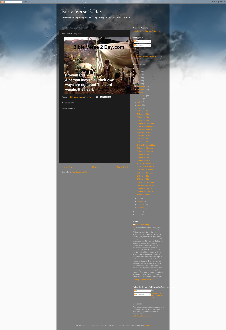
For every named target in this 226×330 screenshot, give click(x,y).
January (140, 208)
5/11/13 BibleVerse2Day (146, 167)
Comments (140, 45)
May (139, 108)
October (140, 93)
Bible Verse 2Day (143, 111)
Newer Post (68, 167)
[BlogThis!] (103, 97)
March (140, 201)
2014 (138, 81)
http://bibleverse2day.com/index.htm (146, 31)
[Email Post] (96, 97)
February (141, 204)
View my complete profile (142, 280)
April (139, 198)
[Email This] (101, 97)
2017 (138, 71)
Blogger (147, 325)
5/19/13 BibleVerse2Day (146, 145)
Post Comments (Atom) (80, 172)
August (140, 99)
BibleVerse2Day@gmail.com (143, 316)
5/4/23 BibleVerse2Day (145, 185)
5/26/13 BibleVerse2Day (146, 126)
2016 (138, 74)
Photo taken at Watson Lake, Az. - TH (147, 56)
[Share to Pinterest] (110, 97)
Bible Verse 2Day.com (145, 148)
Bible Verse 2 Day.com (145, 123)
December (141, 86)
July (139, 102)
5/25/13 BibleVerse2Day (146, 129)
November (141, 90)
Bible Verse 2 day (142, 224)
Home (95, 167)
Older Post (122, 167)
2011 (138, 215)
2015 (138, 78)
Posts (138, 41)
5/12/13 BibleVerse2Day (146, 164)
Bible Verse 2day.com (145, 188)
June (139, 105)
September (141, 96)
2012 (138, 212)
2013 (138, 84)
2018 (138, 68)
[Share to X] (105, 97)
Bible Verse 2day (143, 117)
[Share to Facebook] (107, 97)
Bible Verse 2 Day (81, 11)
